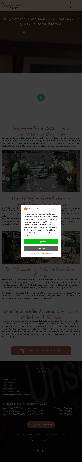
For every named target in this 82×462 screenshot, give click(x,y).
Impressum (48, 254)
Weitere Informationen (37, 254)
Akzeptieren (41, 241)
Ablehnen (41, 248)
